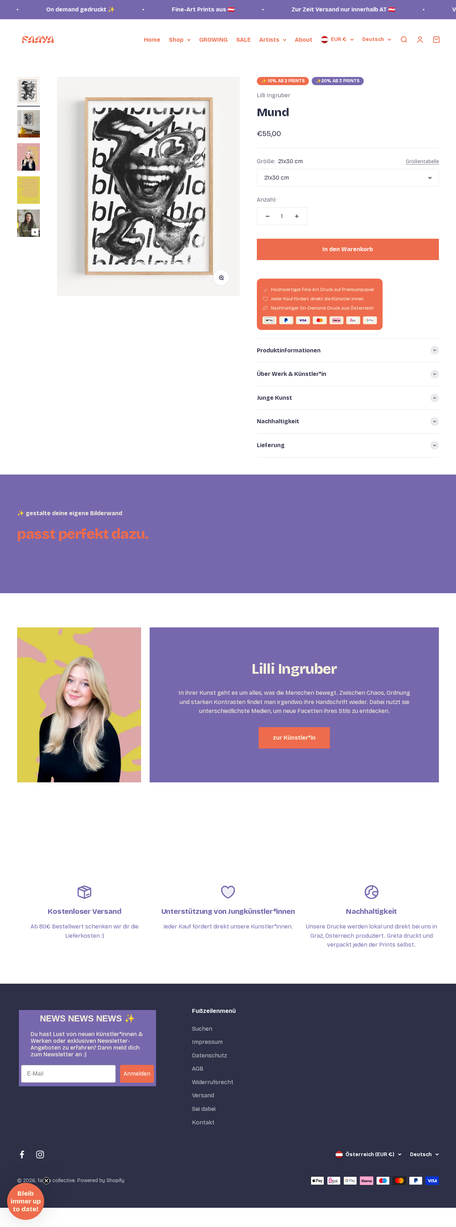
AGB (197, 1068)
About (303, 39)
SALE (243, 39)
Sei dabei (204, 1109)
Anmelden (137, 1073)
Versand (203, 1095)
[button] (25, 1201)
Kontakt (203, 1122)
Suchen (202, 1028)
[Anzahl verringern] (267, 216)
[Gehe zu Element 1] (28, 92)
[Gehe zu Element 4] (28, 191)
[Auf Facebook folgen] (22, 1154)
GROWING (213, 39)
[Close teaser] (46, 1180)
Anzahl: (266, 199)
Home (152, 39)
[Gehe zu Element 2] (28, 125)
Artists (269, 39)
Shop (176, 39)
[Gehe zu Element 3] (28, 158)
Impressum (207, 1042)
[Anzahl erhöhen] (296, 216)
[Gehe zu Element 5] (28, 224)
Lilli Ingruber (273, 95)
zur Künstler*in (294, 737)
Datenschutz (209, 1055)
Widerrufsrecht (212, 1082)
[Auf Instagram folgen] (40, 1154)
